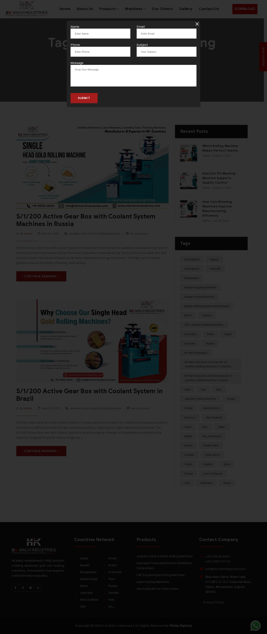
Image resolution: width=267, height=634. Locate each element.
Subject (142, 45)
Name (75, 27)
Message (77, 63)
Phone (75, 45)
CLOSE (197, 24)
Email (141, 27)
